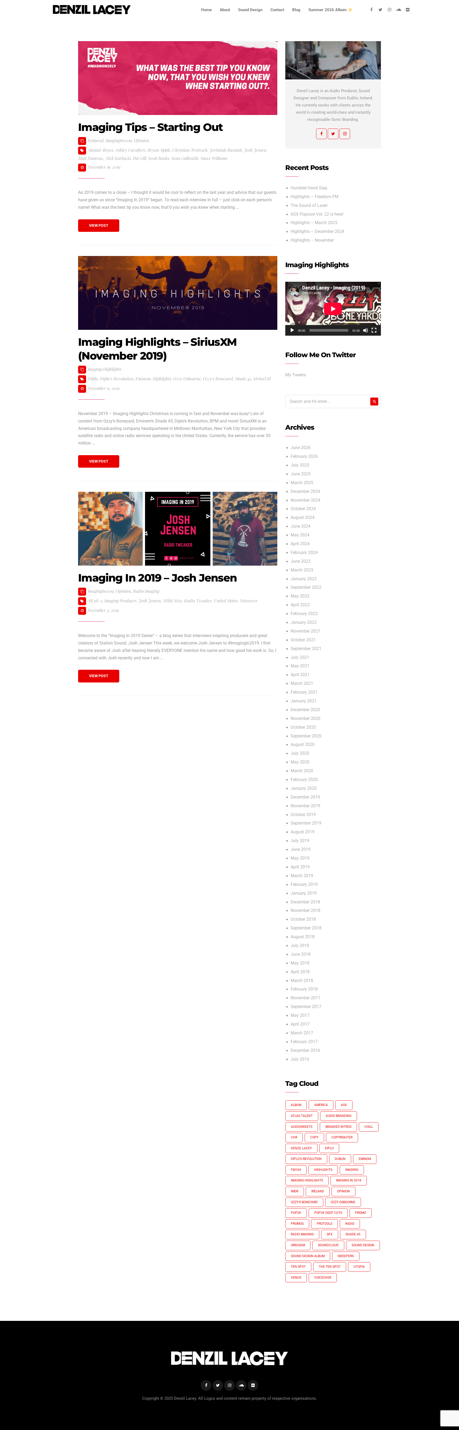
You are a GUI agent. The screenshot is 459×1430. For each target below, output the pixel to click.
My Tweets (295, 375)
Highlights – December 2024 (317, 231)
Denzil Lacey (301, 1148)
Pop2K (296, 1213)
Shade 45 (243, 378)
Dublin (340, 1159)
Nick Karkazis (118, 158)
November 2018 (305, 910)
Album (296, 1105)
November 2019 (305, 806)
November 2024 (305, 500)
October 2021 (303, 640)
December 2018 (305, 902)
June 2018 (301, 954)
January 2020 (304, 788)
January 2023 (304, 579)
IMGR (294, 1191)
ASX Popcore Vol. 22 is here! (317, 214)
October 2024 (303, 508)
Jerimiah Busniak (226, 150)
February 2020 (304, 779)
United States (226, 600)
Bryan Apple (159, 150)
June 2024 (301, 526)
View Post (98, 225)
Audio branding (338, 1116)
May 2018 (300, 963)
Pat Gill (139, 158)
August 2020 (302, 744)
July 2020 (300, 753)
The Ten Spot (330, 1267)
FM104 (296, 1170)
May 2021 (300, 666)
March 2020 (302, 771)
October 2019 (303, 814)
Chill (368, 1127)
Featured (96, 140)
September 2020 (306, 736)
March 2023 (302, 570)
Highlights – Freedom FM (314, 196)
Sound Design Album (308, 1256)
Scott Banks (158, 158)
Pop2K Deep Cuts (328, 1213)
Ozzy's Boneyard (218, 378)
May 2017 (300, 1015)
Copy (314, 1137)
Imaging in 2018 (348, 1180)
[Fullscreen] (374, 330)
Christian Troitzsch (189, 150)
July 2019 (300, 840)
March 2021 (302, 683)
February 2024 (304, 552)
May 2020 (300, 762)
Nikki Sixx (172, 600)
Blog (296, 9)
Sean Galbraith (184, 158)
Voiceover (249, 600)
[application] (333, 309)
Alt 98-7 (95, 600)
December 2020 (305, 709)
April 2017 (300, 1024)
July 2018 (300, 945)
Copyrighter (342, 1137)
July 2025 (300, 465)
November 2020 (305, 718)
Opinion (141, 140)
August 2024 (302, 517)
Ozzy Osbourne (187, 378)
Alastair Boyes (100, 150)
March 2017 (302, 1033)
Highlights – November (312, 240)
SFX (330, 1234)
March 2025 (302, 482)
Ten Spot (298, 1267)
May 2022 (300, 596)
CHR (294, 1137)
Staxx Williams (214, 158)
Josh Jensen (255, 150)
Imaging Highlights (104, 369)
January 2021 (304, 701)
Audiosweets (301, 1127)
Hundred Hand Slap (309, 188)
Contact (277, 9)
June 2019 (301, 849)
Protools (324, 1224)
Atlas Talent (302, 1116)
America (321, 1105)
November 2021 (305, 631)
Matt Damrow (90, 158)
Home (206, 9)
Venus (296, 1277)
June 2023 (301, 561)
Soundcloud (328, 1245)
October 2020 (303, 727)
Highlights (162, 378)
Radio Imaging (146, 591)
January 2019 (304, 893)
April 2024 (300, 543)
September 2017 (306, 1006)
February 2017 (304, 1041)
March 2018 (302, 980)
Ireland (317, 1191)
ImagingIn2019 (119, 140)
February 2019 (304, 884)
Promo (360, 1213)
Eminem (143, 378)
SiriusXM (262, 378)
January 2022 (304, 622)
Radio (349, 1224)
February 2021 (304, 692)
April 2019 (300, 867)
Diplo (93, 378)
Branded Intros (338, 1127)
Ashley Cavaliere (130, 150)
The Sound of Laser (309, 205)
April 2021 (300, 674)
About (225, 9)
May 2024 (300, 535)
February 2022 (304, 613)
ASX (344, 1105)
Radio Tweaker (198, 600)
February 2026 (304, 456)
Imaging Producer (120, 600)
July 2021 (300, 657)
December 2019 (305, 797)
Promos (297, 1224)
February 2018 (304, 989)
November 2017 (305, 998)
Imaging (351, 1170)
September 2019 (306, 823)
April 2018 (300, 972)
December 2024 (305, 491)
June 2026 (301, 447)
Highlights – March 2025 (314, 222)
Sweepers (346, 1256)
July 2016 (300, 1059)
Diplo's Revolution (116, 378)
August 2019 (302, 832)
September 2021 (306, 648)
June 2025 (301, 474)
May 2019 (300, 858)
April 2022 (300, 605)
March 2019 (302, 875)
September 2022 (306, 587)
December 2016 (305, 1050)
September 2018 (306, 928)
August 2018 (302, 936)
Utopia (359, 1267)
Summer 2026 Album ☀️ (330, 9)
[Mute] (365, 330)
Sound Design (250, 9)
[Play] (292, 330)
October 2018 (303, 919)
